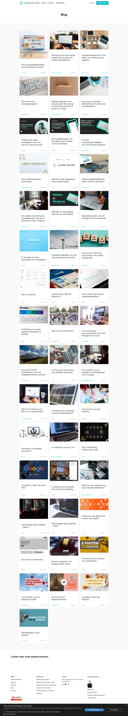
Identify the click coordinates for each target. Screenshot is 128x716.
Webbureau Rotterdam (43, 688)
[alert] (64, 710)
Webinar (23, 150)
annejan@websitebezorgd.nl (96, 695)
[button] (50, 3)
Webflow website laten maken (45, 682)
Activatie (23, 72)
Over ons (92, 3)
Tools (53, 187)
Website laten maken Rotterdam (46, 685)
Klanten (43, 3)
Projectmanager (92, 692)
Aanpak (13, 682)
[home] (21, 3)
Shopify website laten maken (45, 690)
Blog (12, 688)
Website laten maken (42, 679)
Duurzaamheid (85, 150)
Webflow (37, 3)
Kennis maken (102, 3)
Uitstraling (24, 640)
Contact (13, 690)
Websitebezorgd (29, 3)
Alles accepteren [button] (94, 709)
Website (13, 685)
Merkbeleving (85, 72)
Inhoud (53, 226)
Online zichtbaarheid (57, 72)
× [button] (126, 705)
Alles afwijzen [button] (114, 709)
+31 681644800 (91, 698)
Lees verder (6, 709)
